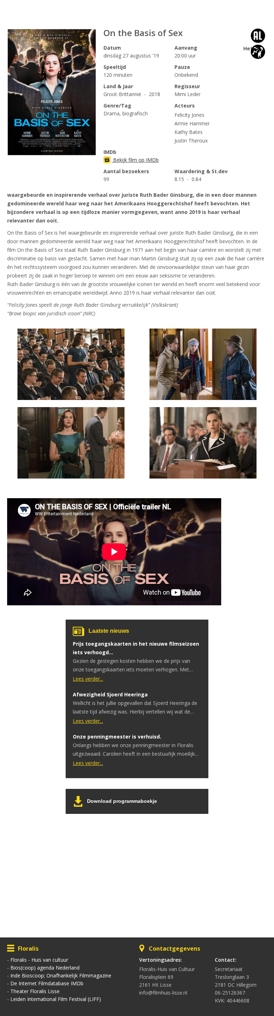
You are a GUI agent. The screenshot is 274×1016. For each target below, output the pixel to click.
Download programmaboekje (122, 801)
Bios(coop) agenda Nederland (45, 967)
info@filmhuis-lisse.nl (163, 992)
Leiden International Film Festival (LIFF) (55, 999)
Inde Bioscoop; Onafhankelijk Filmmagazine (60, 975)
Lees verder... (88, 678)
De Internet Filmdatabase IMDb (46, 983)
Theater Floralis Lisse (35, 991)
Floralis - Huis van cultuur (39, 959)
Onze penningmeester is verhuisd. (117, 736)
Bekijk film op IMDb (135, 159)
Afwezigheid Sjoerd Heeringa (110, 694)
